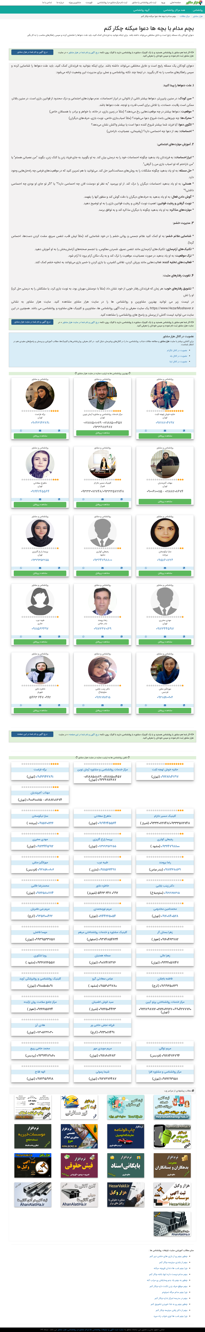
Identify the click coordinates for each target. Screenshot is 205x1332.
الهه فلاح (40, 1072)
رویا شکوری (40, 955)
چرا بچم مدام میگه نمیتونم (174, 1292)
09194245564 (40, 491)
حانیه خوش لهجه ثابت (165, 769)
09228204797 (165, 422)
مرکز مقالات (185, 16)
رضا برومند (165, 862)
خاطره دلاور (102, 886)
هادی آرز (40, 1025)
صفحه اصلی (175, 3)
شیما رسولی (102, 1072)
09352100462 (44, 916)
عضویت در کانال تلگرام (177, 351)
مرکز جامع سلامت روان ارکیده (40, 1002)
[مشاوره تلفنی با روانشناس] (184, 431)
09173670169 (102, 628)
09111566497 (40, 628)
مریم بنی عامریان (40, 909)
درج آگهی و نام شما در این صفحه (84, 735)
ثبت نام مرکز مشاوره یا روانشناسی (112, 3)
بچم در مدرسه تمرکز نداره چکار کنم (171, 1298)
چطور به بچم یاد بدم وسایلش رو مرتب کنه (167, 1280)
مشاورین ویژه (75, 3)
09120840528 (169, 916)
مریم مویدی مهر (102, 1048)
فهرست (89, 3)
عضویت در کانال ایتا (178, 362)
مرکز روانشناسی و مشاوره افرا (165, 1072)
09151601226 (165, 560)
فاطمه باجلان (165, 978)
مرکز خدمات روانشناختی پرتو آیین (165, 1002)
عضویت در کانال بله (178, 356)
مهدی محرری (40, 839)
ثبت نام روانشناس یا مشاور (144, 3)
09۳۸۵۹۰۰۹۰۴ (165, 697)
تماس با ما (47, 3)
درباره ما (60, 3)
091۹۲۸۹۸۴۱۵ (102, 697)
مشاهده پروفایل (165, 436)
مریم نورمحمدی (102, 909)
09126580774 (45, 893)
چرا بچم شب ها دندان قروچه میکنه (170, 1268)
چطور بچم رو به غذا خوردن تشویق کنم (169, 1304)
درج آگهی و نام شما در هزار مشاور (84, 53)
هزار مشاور (198, 16)
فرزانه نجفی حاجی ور (102, 1025)
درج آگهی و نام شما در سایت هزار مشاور (81, 322)
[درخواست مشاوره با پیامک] (165, 431)
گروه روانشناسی (141, 10)
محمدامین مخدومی (165, 909)
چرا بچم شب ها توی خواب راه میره (170, 1316)
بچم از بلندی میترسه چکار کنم (173, 1262)
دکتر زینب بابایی (165, 886)
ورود (163, 3)
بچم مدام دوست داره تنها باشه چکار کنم (168, 1274)
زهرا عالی (165, 955)
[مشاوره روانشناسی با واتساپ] (146, 431)
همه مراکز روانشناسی (174, 10)
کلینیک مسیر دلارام (165, 816)
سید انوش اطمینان (102, 1002)
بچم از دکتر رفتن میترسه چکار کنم (171, 1310)
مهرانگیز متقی (40, 862)
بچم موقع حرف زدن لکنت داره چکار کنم (168, 1286)
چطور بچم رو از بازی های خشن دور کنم (168, 1256)
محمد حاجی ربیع (40, 1048)
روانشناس (198, 10)
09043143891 (40, 422)
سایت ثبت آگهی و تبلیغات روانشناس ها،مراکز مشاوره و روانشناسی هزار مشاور (90, 1330)
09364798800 (102, 560)
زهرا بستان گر (165, 932)
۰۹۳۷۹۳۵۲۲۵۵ (40, 560)
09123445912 (165, 628)
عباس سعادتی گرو (102, 978)
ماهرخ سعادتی (102, 816)
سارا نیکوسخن (40, 816)
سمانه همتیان (103, 955)
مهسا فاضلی (40, 932)
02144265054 (107, 916)
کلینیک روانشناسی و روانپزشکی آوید (40, 978)
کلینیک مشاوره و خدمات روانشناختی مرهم (102, 932)
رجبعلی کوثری (165, 839)
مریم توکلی (165, 1048)
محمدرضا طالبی (40, 886)
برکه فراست (40, 769)
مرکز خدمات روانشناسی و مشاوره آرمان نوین (102, 769)
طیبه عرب (102, 862)
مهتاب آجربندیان (40, 792)
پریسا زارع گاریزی (102, 839)
